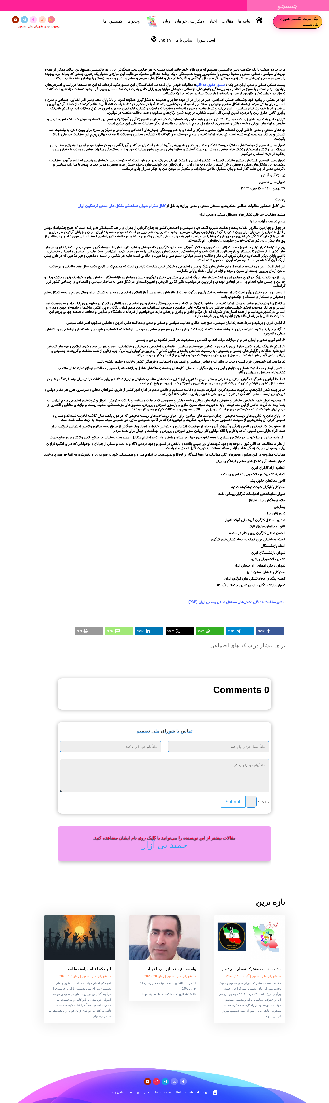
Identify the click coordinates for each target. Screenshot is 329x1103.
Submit (233, 801)
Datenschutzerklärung (191, 1092)
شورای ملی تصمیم (264, 976)
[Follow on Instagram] (51, 19)
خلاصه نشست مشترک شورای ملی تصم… (249, 969)
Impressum (163, 1092)
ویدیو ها (133, 21)
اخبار (213, 21)
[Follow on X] (42, 19)
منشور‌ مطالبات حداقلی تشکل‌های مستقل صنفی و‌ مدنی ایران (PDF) (236, 602)
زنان (166, 21)
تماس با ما (183, 40)
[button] (270, 631)
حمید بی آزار (165, 844)
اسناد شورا (206, 40)
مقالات (227, 21)
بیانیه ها (244, 21)
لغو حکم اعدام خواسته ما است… (86, 969)
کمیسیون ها (112, 21)
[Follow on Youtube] (15, 19)
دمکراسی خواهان (189, 21)
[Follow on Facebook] (33, 19)
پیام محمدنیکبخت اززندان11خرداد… (170, 969)
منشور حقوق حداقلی (210, 85)
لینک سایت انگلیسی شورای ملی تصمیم (299, 21)
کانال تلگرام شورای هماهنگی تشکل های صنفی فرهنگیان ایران (122, 206)
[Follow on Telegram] (24, 19)
